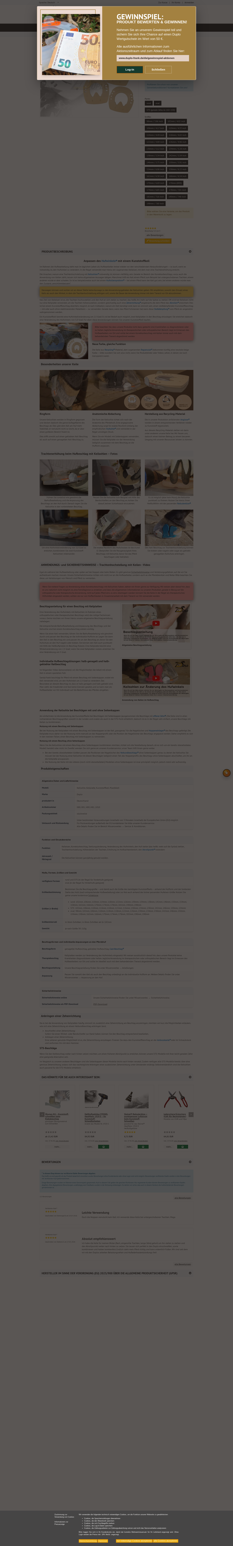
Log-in (129, 69)
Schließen (158, 69)
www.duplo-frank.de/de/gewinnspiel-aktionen (146, 58)
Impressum (102, 1541)
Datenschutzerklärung (88, 1541)
